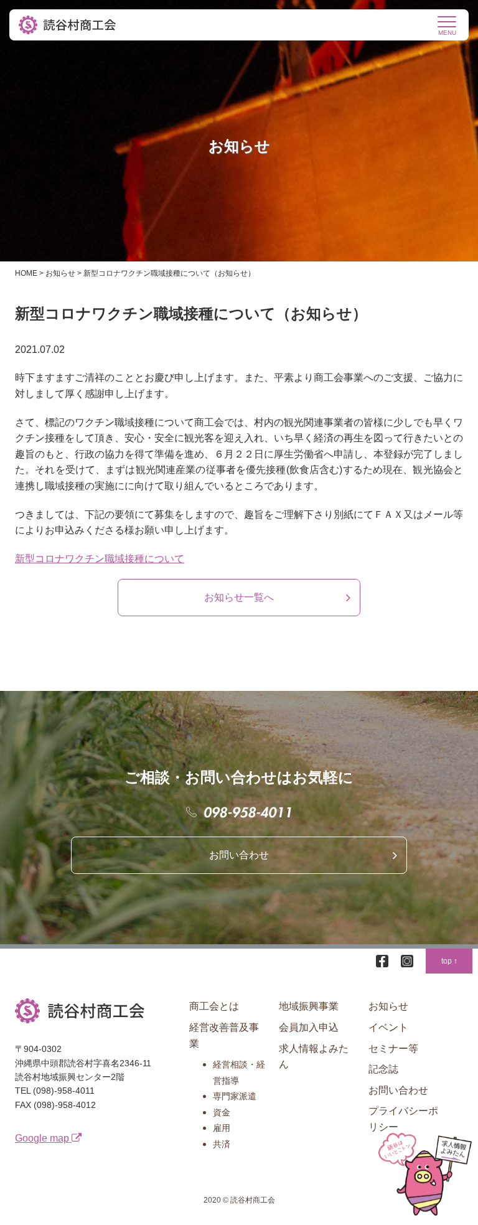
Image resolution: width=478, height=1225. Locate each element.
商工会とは (214, 1006)
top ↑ (449, 961)
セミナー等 (393, 1048)
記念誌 (383, 1069)
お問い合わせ (239, 855)
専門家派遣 (234, 1096)
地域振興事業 (309, 1006)
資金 (221, 1112)
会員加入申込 (309, 1027)
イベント (388, 1027)
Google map (43, 1138)
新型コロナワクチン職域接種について (99, 558)
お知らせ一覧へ (239, 597)
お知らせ (388, 1006)
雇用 (221, 1128)
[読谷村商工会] (68, 25)
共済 (221, 1144)
